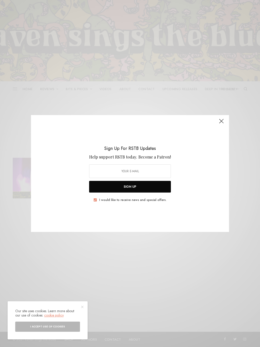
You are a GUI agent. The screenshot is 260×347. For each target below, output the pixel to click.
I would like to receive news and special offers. (133, 199)
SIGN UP (130, 186)
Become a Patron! (154, 157)
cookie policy (54, 315)
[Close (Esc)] (221, 123)
